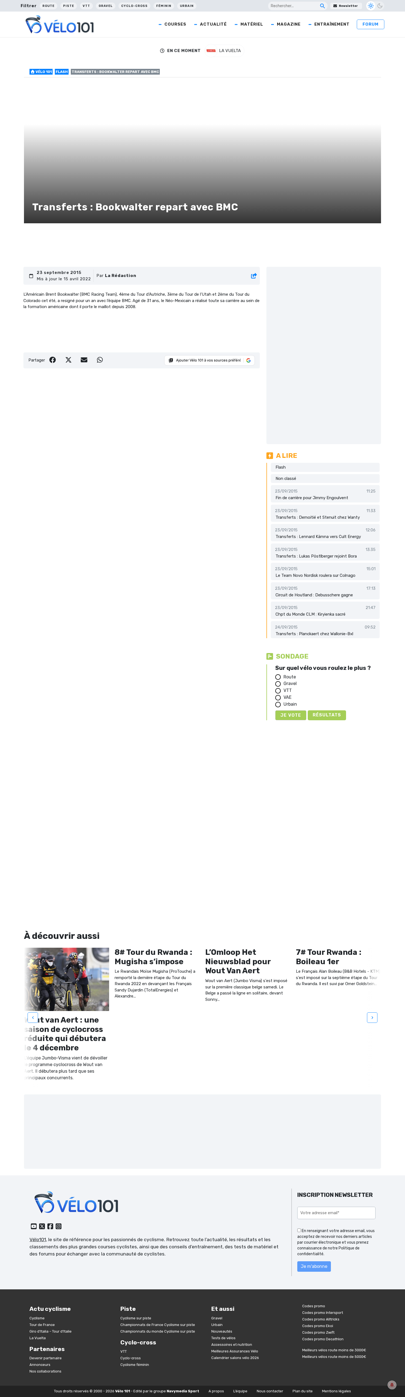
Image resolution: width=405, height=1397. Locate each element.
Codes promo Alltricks (320, 1319)
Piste (68, 6)
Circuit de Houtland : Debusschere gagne (314, 594)
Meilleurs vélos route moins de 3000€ (334, 1350)
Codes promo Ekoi (317, 1326)
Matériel (252, 24)
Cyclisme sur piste (135, 1318)
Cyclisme (37, 1318)
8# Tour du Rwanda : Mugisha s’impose (153, 957)
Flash (62, 72)
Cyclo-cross (134, 6)
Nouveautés (221, 1331)
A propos (216, 1391)
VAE (287, 697)
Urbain (187, 6)
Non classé (286, 478)
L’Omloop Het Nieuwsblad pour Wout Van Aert (238, 961)
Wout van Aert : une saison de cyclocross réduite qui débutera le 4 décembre (65, 1033)
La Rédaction (120, 275)
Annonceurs (39, 1365)
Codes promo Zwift (318, 1332)
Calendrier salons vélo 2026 (235, 1358)
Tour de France (42, 1325)
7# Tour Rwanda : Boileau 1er (328, 957)
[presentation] (33, 1018)
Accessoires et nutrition (231, 1344)
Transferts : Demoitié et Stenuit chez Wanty (318, 517)
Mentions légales (336, 1391)
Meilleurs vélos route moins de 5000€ (334, 1357)
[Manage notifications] (392, 1384)
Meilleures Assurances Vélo (234, 1351)
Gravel (106, 6)
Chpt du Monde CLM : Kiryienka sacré (310, 614)
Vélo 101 (43, 72)
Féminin (163, 6)
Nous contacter (270, 1391)
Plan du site (303, 1391)
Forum (371, 24)
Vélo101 (37, 1239)
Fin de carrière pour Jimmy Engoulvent (312, 497)
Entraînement (332, 24)
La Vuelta (37, 1338)
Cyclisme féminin (134, 1365)
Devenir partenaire (45, 1358)
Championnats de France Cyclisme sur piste (157, 1325)
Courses (175, 24)
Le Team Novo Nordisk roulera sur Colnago (315, 575)
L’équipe (240, 1391)
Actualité (213, 24)
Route (48, 6)
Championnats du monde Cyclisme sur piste (157, 1331)
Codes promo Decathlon (323, 1339)
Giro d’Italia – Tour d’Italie (50, 1331)
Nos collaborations (45, 1371)
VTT (86, 6)
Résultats (327, 714)
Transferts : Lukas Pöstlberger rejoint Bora (316, 556)
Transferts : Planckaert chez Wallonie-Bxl (314, 633)
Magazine (289, 24)
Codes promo (313, 1306)
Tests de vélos (223, 1338)
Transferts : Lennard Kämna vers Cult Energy (318, 536)
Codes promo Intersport (322, 1313)
